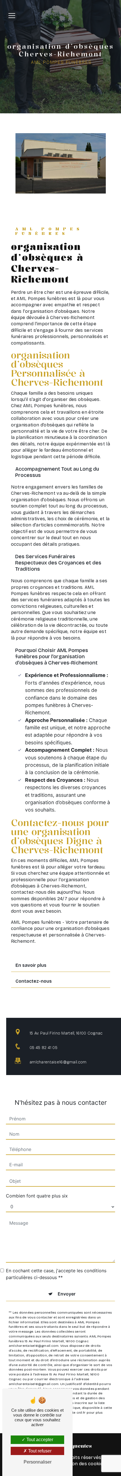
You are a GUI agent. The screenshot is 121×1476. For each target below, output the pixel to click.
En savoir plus (30, 965)
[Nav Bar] (11, 15)
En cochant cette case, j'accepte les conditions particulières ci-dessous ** (56, 1274)
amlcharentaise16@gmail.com (58, 1062)
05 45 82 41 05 (43, 1047)
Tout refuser (39, 1451)
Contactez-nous (33, 981)
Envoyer (66, 1294)
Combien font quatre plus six (37, 1196)
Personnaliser (37, 1462)
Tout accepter (39, 1439)
